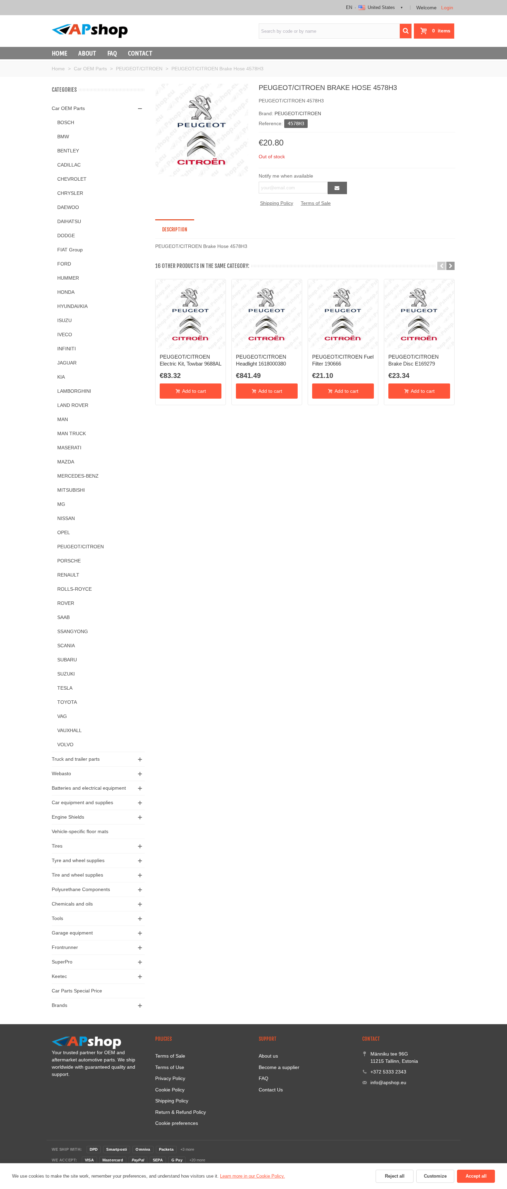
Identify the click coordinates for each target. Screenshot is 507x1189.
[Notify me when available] (337, 188)
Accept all (476, 1176)
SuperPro (62, 962)
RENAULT (68, 575)
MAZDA (65, 461)
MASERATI (69, 447)
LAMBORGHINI (74, 391)
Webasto (61, 773)
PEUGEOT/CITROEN (80, 546)
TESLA (64, 688)
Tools (57, 918)
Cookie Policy (170, 1089)
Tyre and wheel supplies (78, 860)
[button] (441, 266)
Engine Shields (68, 817)
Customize (435, 1176)
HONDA (65, 292)
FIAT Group (70, 249)
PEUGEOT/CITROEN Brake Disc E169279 (413, 360)
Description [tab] (174, 229)
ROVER (65, 603)
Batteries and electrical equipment (89, 788)
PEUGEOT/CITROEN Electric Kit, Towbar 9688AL (190, 360)
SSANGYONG (72, 631)
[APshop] (90, 31)
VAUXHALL (69, 730)
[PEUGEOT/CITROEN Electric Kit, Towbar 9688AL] (191, 314)
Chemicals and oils (72, 904)
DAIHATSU (69, 221)
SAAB (63, 617)
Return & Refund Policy (180, 1112)
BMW (63, 136)
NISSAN (66, 518)
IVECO (64, 334)
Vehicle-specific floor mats (80, 831)
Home (59, 53)
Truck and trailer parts (76, 759)
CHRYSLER (70, 193)
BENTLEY (68, 150)
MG (61, 504)
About (87, 53)
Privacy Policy (170, 1078)
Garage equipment (72, 933)
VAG (62, 716)
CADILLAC (69, 165)
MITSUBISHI (71, 490)
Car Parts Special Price (77, 990)
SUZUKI (66, 674)
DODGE (66, 235)
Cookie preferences (176, 1123)
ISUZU (64, 320)
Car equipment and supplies (82, 802)
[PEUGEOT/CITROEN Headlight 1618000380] (267, 314)
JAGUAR (67, 363)
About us (268, 1056)
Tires (57, 846)
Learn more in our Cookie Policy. (252, 1176)
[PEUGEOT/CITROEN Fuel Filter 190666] (343, 314)
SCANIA (66, 645)
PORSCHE (69, 560)
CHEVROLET (72, 179)
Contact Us (271, 1089)
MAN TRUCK (71, 433)
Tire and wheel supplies (77, 875)
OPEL (63, 532)
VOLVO (65, 744)
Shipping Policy (276, 203)
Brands (59, 1005)
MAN (62, 419)
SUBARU (67, 659)
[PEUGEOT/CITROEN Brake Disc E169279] (419, 314)
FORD (64, 264)
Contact (140, 53)
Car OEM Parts (68, 108)
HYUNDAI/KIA (72, 306)
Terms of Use (169, 1067)
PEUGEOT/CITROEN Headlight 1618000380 (261, 360)
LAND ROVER (72, 405)
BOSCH (65, 122)
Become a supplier (279, 1067)
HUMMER (68, 278)
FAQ (112, 53)
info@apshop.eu (388, 1082)
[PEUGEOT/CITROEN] (201, 129)
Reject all (395, 1176)
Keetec (59, 976)
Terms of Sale (316, 203)
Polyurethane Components (81, 889)
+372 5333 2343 (388, 1072)
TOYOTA (67, 702)
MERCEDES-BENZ (78, 476)
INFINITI (66, 348)
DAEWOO (68, 207)
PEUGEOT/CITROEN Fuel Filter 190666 (343, 360)
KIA (61, 377)
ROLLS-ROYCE (74, 589)
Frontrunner (65, 947)
